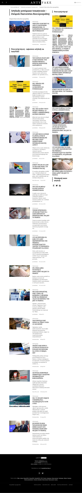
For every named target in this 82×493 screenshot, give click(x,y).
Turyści (45, 478)
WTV (42, 478)
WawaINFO (31, 478)
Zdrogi (65, 478)
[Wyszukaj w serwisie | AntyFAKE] (2, 2)
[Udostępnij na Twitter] (56, 185)
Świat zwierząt (55, 478)
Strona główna (37, 484)
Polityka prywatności (62, 484)
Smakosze (49, 478)
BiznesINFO (26, 478)
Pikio (18, 478)
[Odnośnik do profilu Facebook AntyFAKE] (39, 473)
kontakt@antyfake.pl (46, 468)
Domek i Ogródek (38, 479)
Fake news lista (46, 484)
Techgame (61, 478)
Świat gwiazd (45, 479)
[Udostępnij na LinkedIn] (59, 185)
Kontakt (71, 484)
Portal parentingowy (28, 479)
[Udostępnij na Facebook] (53, 185)
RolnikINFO (37, 478)
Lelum (21, 478)
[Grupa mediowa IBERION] (77, 2)
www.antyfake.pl (15, 7)
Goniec (56, 479)
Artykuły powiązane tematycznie (29, 7)
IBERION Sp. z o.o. (43, 461)
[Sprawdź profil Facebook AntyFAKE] (6, 2)
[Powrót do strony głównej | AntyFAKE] (41, 2)
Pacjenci (69, 478)
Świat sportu (51, 479)
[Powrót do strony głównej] (41, 458)
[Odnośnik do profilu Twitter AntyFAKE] (42, 473)
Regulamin (53, 484)
